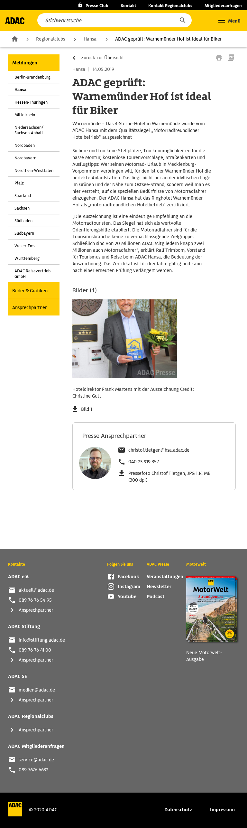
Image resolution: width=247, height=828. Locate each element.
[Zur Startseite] (14, 20)
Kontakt (128, 5)
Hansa (90, 39)
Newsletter (159, 586)
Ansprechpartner (29, 307)
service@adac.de (36, 760)
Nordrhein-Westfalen (33, 170)
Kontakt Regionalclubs (170, 5)
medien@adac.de (37, 690)
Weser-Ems (24, 246)
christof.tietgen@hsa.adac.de (158, 450)
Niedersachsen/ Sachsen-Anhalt (28, 130)
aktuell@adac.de (36, 590)
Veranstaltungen (165, 576)
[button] (182, 20)
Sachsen (22, 208)
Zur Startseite (15, 38)
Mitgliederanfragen (223, 5)
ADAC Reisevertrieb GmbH (32, 273)
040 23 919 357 (143, 462)
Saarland (22, 195)
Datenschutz (178, 810)
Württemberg (27, 258)
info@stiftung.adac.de (42, 640)
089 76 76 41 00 (35, 650)
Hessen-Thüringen (31, 102)
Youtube (127, 596)
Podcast (155, 596)
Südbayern (24, 233)
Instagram (129, 586)
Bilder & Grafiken (30, 291)
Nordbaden (24, 145)
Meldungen (24, 63)
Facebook (128, 576)
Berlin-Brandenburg (32, 77)
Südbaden (23, 220)
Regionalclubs (50, 39)
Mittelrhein (24, 115)
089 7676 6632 (33, 770)
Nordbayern (25, 158)
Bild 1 (86, 409)
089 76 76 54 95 (35, 600)
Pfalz (19, 183)
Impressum (222, 810)
